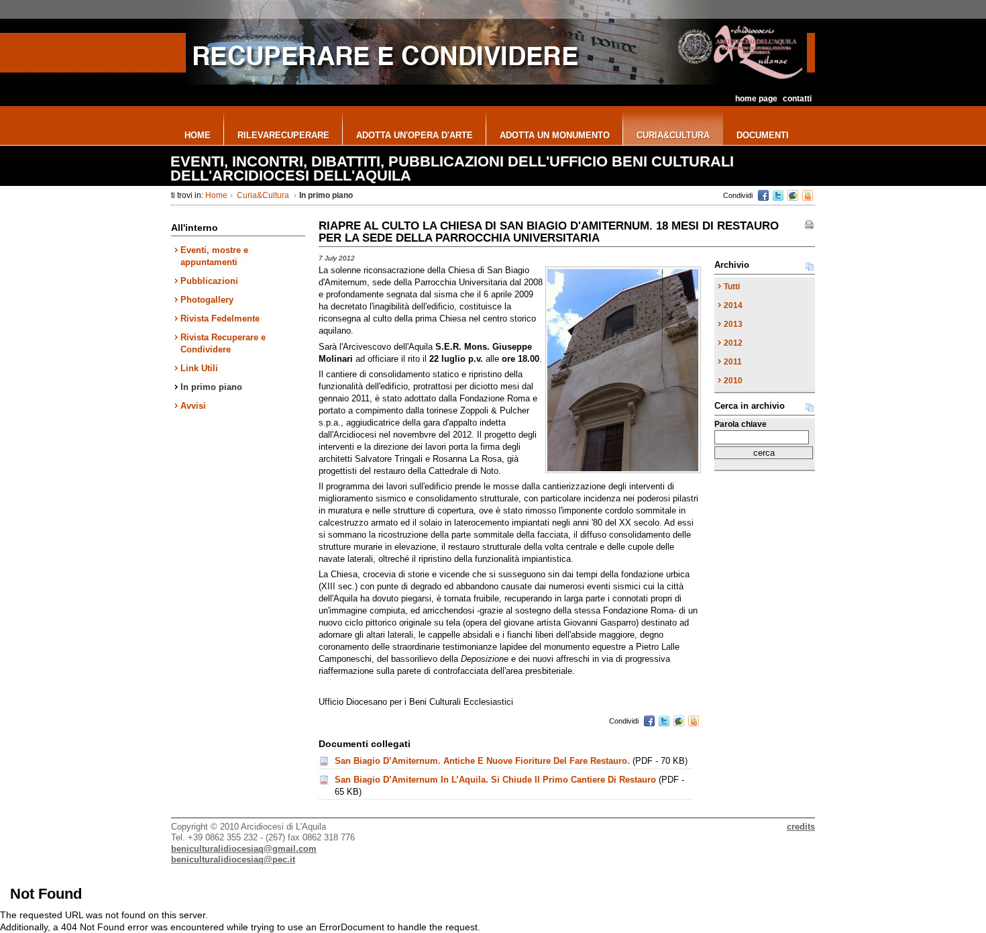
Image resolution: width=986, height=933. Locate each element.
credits (801, 827)
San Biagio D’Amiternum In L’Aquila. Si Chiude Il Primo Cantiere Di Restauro (495, 780)
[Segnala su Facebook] (763, 195)
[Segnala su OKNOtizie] (807, 195)
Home (216, 195)
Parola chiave (740, 424)
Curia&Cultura (263, 195)
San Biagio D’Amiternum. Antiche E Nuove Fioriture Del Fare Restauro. (482, 761)
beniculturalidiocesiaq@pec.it (233, 859)
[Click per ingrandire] (623, 369)
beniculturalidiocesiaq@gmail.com (244, 849)
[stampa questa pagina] (809, 225)
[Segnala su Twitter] (778, 195)
